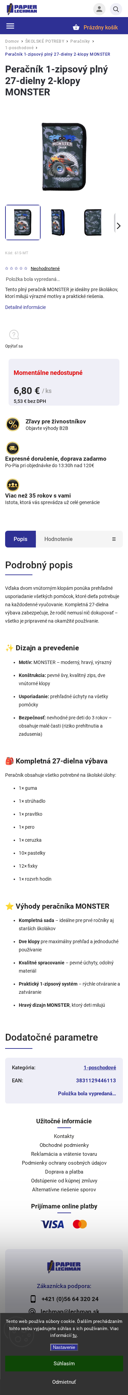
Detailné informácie (25, 307)
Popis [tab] (20, 539)
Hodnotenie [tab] (58, 539)
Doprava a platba (64, 1172)
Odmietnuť (64, 1382)
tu (75, 1335)
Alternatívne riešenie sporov (64, 1190)
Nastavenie (64, 1347)
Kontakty (64, 1136)
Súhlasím (64, 1363)
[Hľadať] (116, 9)
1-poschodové (100, 1068)
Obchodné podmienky (64, 1145)
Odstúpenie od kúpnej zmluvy (64, 1181)
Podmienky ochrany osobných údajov (64, 1163)
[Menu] (10, 26)
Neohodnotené (45, 269)
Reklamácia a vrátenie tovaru (64, 1154)
